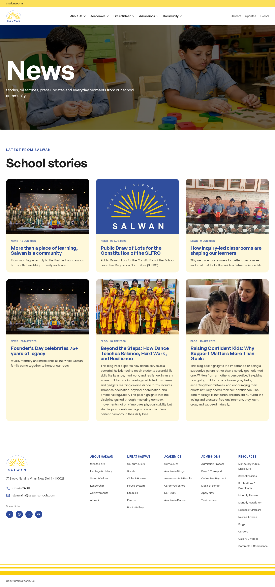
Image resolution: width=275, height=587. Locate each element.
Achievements (99, 493)
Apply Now (207, 493)
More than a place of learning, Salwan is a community (44, 250)
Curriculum (171, 464)
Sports (131, 471)
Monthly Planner (248, 495)
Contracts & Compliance (253, 546)
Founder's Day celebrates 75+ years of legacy (44, 350)
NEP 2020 (170, 493)
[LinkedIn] (29, 514)
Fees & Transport (211, 471)
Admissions (147, 16)
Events (264, 16)
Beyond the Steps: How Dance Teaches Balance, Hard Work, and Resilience (135, 353)
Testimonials (208, 500)
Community (170, 16)
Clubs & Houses (136, 478)
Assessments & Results (178, 478)
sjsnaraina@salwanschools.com (33, 495)
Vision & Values (99, 478)
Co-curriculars (136, 464)
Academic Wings (174, 471)
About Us (76, 16)
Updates (250, 16)
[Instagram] (19, 514)
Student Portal (14, 3)
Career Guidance (174, 485)
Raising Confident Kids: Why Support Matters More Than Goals (222, 353)
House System (136, 485)
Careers (236, 16)
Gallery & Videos (248, 539)
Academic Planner (175, 500)
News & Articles (247, 517)
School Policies (247, 476)
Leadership (97, 485)
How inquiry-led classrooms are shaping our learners (226, 250)
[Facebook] (9, 514)
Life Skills (132, 493)
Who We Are (97, 464)
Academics (97, 16)
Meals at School (210, 485)
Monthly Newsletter (250, 502)
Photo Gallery (135, 507)
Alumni (94, 500)
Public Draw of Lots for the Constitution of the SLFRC (131, 250)
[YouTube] (38, 514)
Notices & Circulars (249, 510)
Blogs (241, 524)
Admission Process (212, 464)
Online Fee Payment (213, 478)
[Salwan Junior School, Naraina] (13, 16)
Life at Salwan (122, 16)
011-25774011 (21, 488)
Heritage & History (101, 471)
